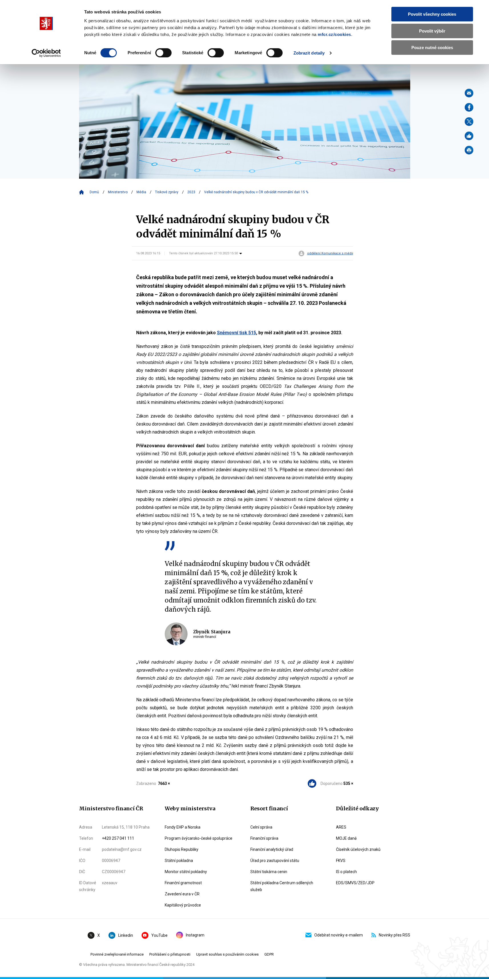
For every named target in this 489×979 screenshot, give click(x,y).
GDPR (269, 954)
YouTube (159, 935)
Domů (94, 192)
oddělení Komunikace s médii (330, 253)
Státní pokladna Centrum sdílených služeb (281, 886)
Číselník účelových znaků (358, 849)
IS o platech (346, 871)
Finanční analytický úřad (271, 849)
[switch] (163, 52)
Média (141, 192)
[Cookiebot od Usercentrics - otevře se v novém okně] (46, 53)
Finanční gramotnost (183, 883)
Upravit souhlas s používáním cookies (227, 954)
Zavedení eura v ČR (182, 894)
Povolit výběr (432, 31)
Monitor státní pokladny (186, 871)
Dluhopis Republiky (181, 849)
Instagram (195, 935)
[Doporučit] (469, 136)
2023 (191, 192)
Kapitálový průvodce (183, 905)
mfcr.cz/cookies (334, 34)
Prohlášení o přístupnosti (169, 954)
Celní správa (261, 827)
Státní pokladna (179, 860)
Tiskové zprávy (166, 192)
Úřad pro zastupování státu (274, 860)
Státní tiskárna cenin (268, 871)
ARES (341, 827)
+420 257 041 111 (118, 838)
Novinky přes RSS (394, 935)
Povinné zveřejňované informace (117, 954)
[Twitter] (469, 121)
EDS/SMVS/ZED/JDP (355, 883)
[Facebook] (469, 107)
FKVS (340, 860)
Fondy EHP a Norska (182, 827)
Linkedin (125, 935)
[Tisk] (469, 150)
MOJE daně (346, 838)
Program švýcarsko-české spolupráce (198, 838)
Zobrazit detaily (309, 53)
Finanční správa (264, 838)
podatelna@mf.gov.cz (122, 849)
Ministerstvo (118, 192)
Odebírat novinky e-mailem (338, 935)
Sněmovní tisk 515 (236, 332)
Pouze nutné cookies (432, 47)
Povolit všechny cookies (432, 14)
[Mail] (469, 93)
